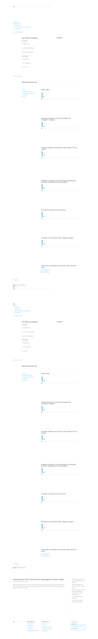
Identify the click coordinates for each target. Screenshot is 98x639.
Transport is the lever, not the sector (53, 210)
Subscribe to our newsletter (77, 627)
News (27, 581)
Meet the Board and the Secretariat (23, 27)
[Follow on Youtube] (74, 631)
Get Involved (17, 28)
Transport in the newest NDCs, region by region (57, 238)
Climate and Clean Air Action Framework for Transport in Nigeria (56, 119)
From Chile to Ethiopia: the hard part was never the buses (58, 266)
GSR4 (73, 623)
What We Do (17, 25)
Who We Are (17, 23)
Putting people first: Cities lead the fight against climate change (38, 579)
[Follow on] (77, 631)
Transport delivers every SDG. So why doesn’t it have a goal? (59, 148)
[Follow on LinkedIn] (72, 631)
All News (45, 271)
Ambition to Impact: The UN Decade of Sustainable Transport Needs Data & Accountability (58, 181)
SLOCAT (16, 581)
